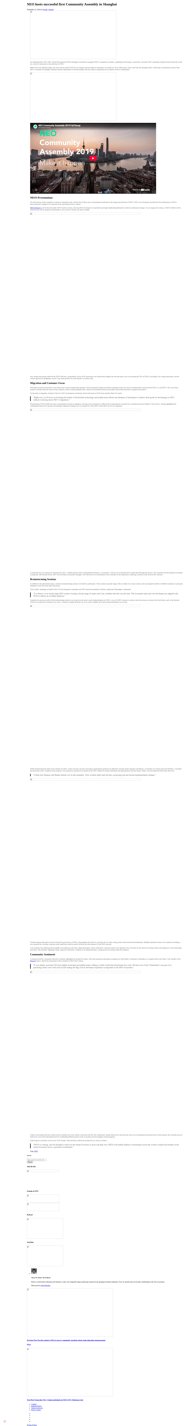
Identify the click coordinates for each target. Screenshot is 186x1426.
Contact (33, 1404)
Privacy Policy (36, 1410)
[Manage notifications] (4, 1421)
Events (45, 9)
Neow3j (33, 961)
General (51, 9)
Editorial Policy (36, 1406)
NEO (36, 1151)
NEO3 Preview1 (36, 208)
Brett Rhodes (45, 1285)
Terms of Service (37, 1408)
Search (30, 1162)
